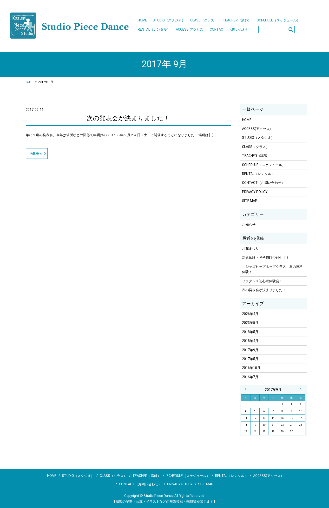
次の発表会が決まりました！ (128, 118)
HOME (142, 20)
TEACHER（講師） (237, 20)
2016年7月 (250, 377)
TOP (28, 82)
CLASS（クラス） (203, 20)
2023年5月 (250, 323)
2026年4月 (250, 314)
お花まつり (250, 248)
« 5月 (247, 389)
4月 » (299, 389)
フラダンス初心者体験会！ (262, 281)
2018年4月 (250, 341)
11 (245, 418)
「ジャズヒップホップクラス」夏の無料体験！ (272, 269)
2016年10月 (251, 368)
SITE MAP (249, 201)
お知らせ (249, 225)
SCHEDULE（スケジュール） (278, 20)
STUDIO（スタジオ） (169, 20)
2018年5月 (250, 332)
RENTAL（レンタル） (154, 29)
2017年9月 (250, 350)
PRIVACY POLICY (255, 192)
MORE (36, 153)
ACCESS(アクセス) (190, 29)
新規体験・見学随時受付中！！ (265, 258)
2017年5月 (250, 359)
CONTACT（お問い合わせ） (231, 29)
